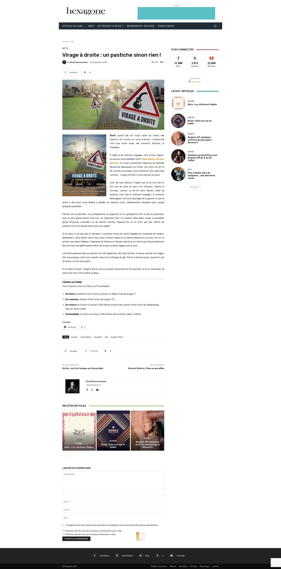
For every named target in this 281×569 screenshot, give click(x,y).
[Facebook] (87, 389)
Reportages (204, 566)
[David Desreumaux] (64, 62)
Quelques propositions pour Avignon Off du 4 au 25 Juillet (202, 158)
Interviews (183, 566)
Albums (78, 443)
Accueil (65, 41)
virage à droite (117, 337)
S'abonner (211, 57)
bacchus (74, 337)
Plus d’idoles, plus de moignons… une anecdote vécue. (201, 175)
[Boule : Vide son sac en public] (113, 431)
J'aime (178, 57)
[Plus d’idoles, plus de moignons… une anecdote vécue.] (178, 174)
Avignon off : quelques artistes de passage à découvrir (148, 444)
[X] (92, 389)
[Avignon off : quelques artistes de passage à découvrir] (147, 431)
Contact (215, 566)
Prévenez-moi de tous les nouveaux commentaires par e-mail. (93, 531)
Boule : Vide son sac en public (113, 445)
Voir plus (194, 187)
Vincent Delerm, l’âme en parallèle (146, 368)
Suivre (195, 57)
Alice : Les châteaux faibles (79, 447)
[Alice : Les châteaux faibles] (79, 431)
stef (106, 337)
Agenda (147, 438)
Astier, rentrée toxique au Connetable (82, 368)
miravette (98, 337)
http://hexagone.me (93, 385)
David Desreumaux (79, 62)
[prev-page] (64, 455)
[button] (215, 26)
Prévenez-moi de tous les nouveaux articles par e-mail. (90, 534)
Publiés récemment (159, 566)
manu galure (85, 337)
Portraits (193, 566)
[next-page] (69, 455)
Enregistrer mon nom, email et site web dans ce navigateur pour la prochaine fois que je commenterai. (112, 525)
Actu (72, 41)
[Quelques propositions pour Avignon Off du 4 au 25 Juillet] (178, 156)
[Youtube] (97, 389)
